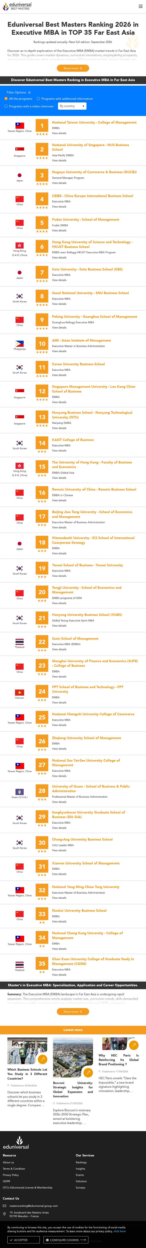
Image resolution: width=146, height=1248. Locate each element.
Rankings (81, 1162)
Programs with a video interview (31, 106)
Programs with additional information (67, 98)
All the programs (20, 98)
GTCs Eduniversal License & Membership (27, 1188)
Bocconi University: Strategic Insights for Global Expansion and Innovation (73, 1090)
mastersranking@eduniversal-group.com (34, 1206)
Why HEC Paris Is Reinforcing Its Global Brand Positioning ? (119, 1060)
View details (59, 133)
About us (8, 1162)
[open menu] (141, 6)
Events (80, 1175)
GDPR (6, 1181)
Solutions (81, 1181)
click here (119, 1231)
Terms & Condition (14, 1169)
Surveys (80, 1188)
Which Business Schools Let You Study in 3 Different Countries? (27, 1074)
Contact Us (11, 1198)
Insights (80, 1169)
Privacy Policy (11, 1175)
